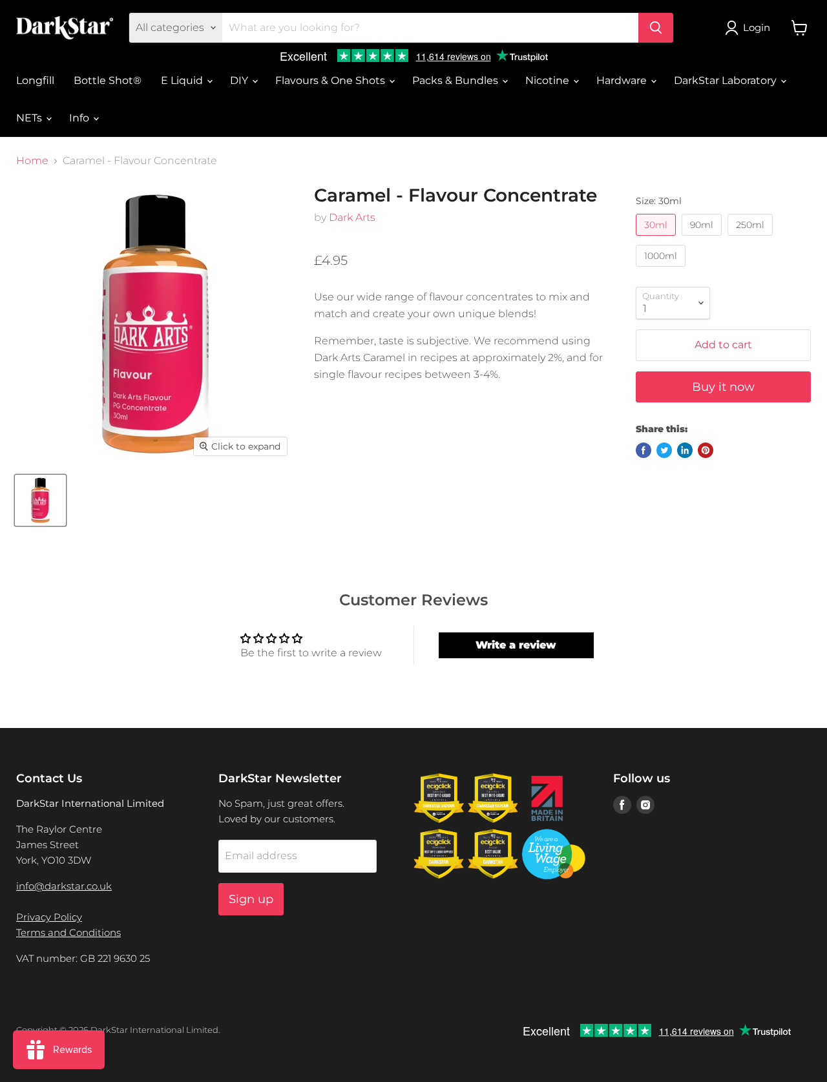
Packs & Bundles (456, 80)
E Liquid (183, 80)
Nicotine (548, 80)
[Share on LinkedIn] (685, 450)
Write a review (516, 645)
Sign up (251, 899)
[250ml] (752, 239)
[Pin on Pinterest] (705, 450)
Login (756, 27)
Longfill (35, 80)
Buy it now (723, 387)
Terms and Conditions (68, 932)
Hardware (622, 80)
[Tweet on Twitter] (664, 450)
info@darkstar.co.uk (64, 886)
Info (80, 118)
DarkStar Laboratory (726, 80)
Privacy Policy (49, 917)
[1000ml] (662, 270)
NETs (30, 118)
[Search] (655, 28)
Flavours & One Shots (331, 80)
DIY (240, 80)
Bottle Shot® (107, 80)
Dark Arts (352, 217)
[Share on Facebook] (643, 450)
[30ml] (657, 239)
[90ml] (703, 239)
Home (32, 161)
